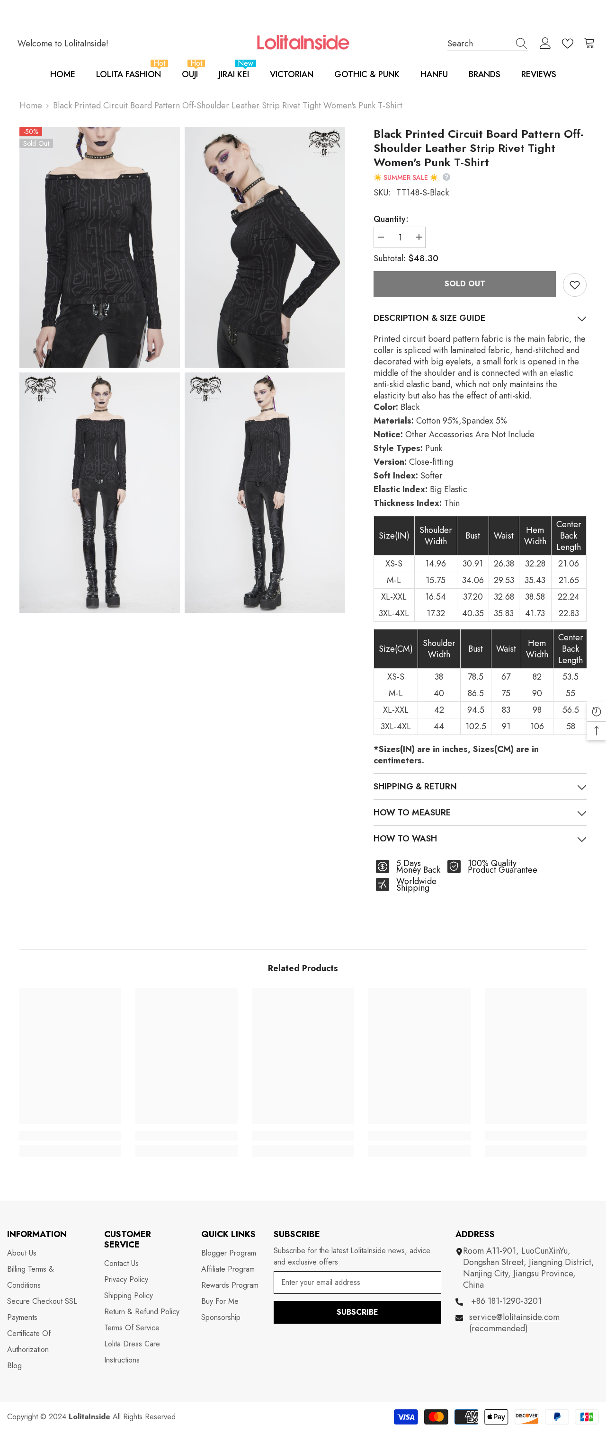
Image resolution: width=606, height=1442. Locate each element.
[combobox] (478, 43)
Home (30, 105)
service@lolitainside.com (514, 1317)
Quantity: (391, 219)
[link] (70, 1136)
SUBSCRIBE (357, 1312)
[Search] (487, 43)
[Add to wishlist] (575, 285)
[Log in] (545, 43)
